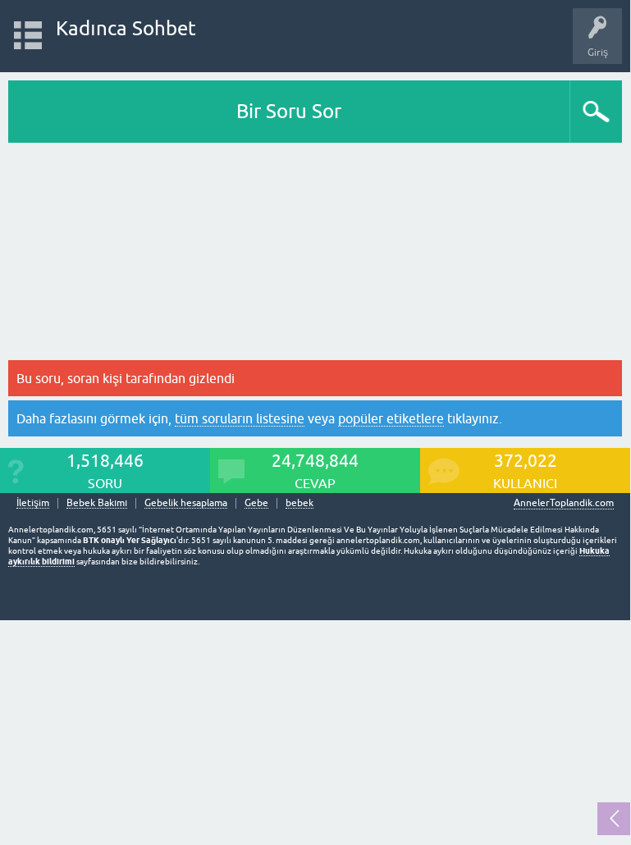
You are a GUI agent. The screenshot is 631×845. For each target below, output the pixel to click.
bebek (299, 503)
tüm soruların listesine (239, 418)
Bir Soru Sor (288, 111)
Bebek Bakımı (96, 503)
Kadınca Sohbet (126, 28)
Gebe (256, 503)
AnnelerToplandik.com (564, 503)
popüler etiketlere (391, 418)
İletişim (32, 503)
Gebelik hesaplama (185, 503)
